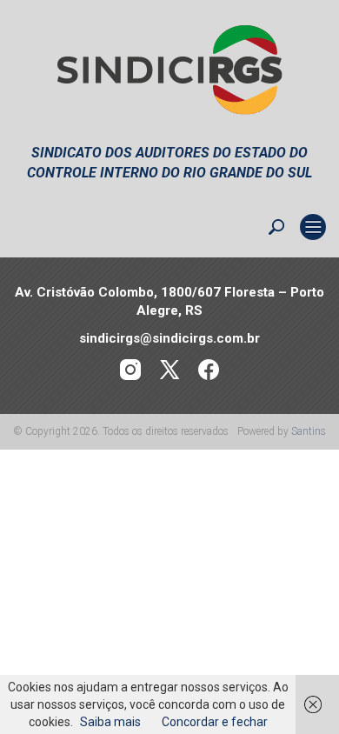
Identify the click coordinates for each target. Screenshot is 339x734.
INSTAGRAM (130, 370)
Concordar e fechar (215, 722)
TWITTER (169, 370)
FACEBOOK (209, 370)
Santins (308, 431)
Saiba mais (110, 722)
